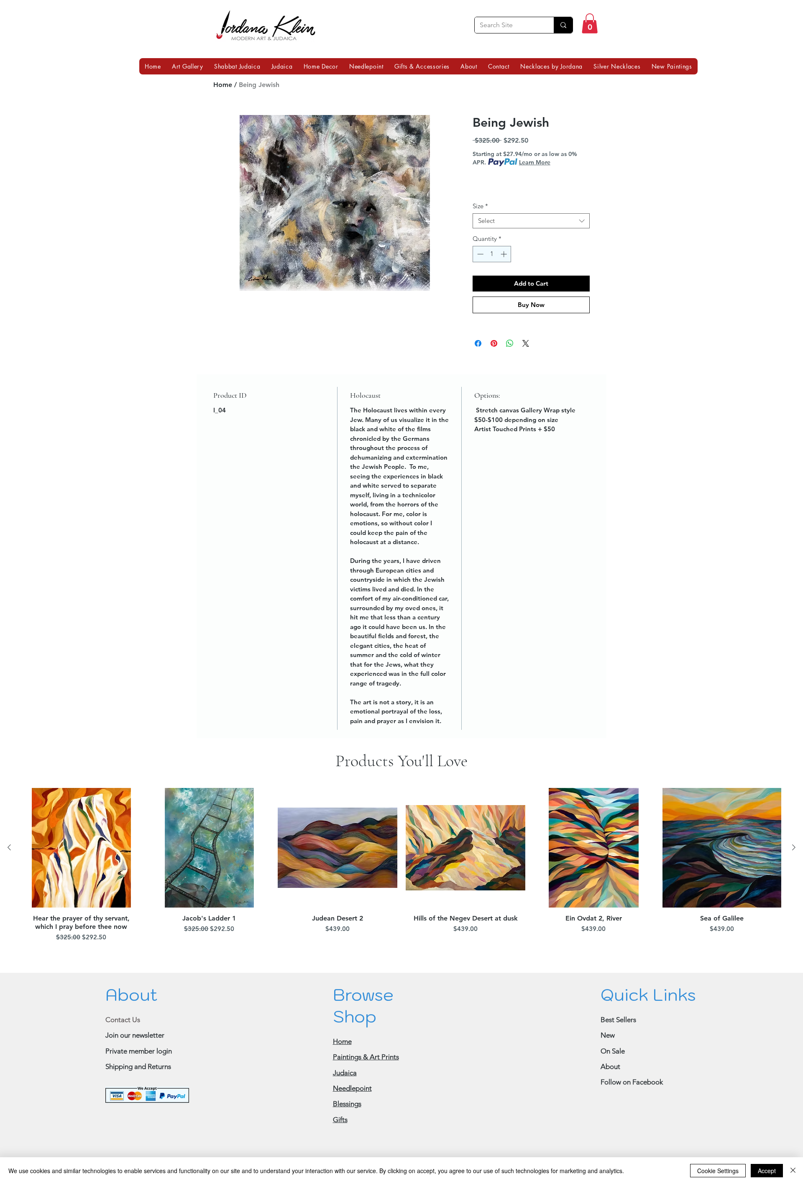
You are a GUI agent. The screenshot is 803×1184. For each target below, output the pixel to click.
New (608, 1035)
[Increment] (504, 254)
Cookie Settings (718, 1170)
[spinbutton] (492, 254)
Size (480, 206)
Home (222, 85)
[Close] (793, 1170)
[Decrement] (479, 254)
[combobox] (531, 220)
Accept (767, 1170)
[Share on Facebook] (478, 343)
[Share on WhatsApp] (510, 343)
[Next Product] (794, 847)
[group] (401, 866)
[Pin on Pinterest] (494, 343)
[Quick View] (81, 848)
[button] (589, 23)
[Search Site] (563, 25)
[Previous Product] (9, 847)
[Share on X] (526, 343)
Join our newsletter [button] (134, 1035)
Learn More (534, 162)
